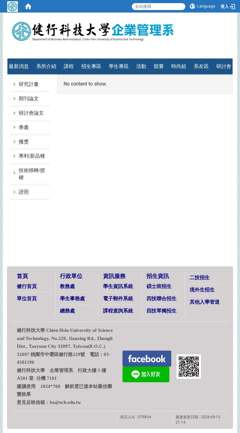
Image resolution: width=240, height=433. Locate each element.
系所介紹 (46, 66)
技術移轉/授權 (32, 174)
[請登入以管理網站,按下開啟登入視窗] (12, 6)
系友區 (201, 66)
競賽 (159, 66)
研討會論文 (31, 113)
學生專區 (119, 66)
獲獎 (24, 141)
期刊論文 (29, 98)
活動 (141, 66)
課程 (69, 66)
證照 (24, 192)
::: (221, 44)
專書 (24, 127)
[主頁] (120, 29)
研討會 (223, 66)
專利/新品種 (32, 156)
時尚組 (178, 66)
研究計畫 (29, 84)
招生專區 (91, 66)
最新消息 (19, 66)
